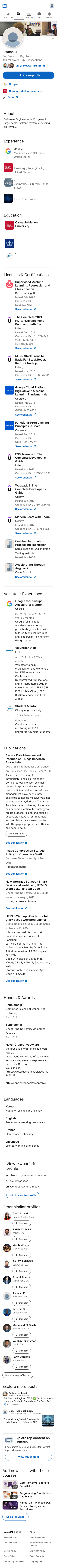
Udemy (19, 328)
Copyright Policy (37, 1551)
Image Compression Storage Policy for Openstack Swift (25, 852)
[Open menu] (52, 39)
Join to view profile (28, 75)
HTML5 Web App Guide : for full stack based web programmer (27, 918)
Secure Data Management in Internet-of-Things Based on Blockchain (25, 759)
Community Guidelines (14, 1561)
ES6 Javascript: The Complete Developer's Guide (30, 458)
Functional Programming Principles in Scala (32, 424)
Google (19, 608)
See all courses (15, 1516)
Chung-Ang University (28, 710)
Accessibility (10, 1537)
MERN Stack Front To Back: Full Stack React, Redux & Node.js (30, 359)
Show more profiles (16, 1375)
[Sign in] (51, 6)
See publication (15, 842)
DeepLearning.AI (25, 293)
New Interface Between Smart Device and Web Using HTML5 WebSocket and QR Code (26, 885)
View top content (28, 1456)
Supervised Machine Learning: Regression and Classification (32, 285)
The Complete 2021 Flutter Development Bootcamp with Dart (29, 320)
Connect (23, 1223)
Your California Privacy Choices (40, 1544)
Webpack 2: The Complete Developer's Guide (30, 489)
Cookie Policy (10, 1551)
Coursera (20, 398)
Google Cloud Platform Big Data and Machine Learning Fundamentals (31, 391)
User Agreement (37, 1537)
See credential (24, 309)
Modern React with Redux (32, 517)
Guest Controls (37, 1556)
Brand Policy (9, 1556)
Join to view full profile (22, 1195)
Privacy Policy (10, 1542)
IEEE (18, 651)
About (32, 1532)
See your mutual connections (30, 65)
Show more (14, 833)
